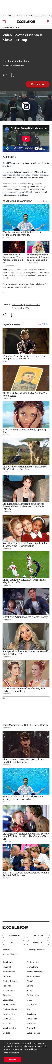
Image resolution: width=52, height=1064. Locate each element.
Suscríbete (38, 943)
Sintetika (7, 995)
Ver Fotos (37, 84)
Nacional (7, 967)
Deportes (7, 986)
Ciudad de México (11, 981)
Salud (29, 990)
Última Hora (32, 967)
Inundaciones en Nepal (22, 16)
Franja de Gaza (9, 1014)
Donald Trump (18, 304)
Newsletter (38, 935)
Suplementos (33, 962)
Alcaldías (31, 981)
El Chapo (7, 1023)
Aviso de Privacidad (10, 954)
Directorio (6, 950)
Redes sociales (18, 308)
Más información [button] (11, 1053)
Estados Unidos (32, 304)
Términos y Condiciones (36, 950)
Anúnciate (13, 943)
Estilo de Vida (33, 995)
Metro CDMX (9, 1019)
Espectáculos (9, 990)
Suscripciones (33, 1033)
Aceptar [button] (12, 1059)
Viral (28, 308)
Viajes (29, 1000)
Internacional (9, 971)
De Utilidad (32, 1004)
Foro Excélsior (9, 1004)
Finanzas (7, 976)
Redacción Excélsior (18, 61)
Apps (29, 1009)
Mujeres (6, 1033)
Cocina (30, 986)
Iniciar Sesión (14, 935)
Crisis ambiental (10, 1009)
